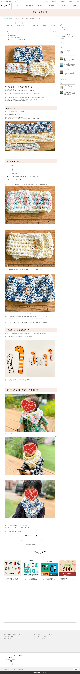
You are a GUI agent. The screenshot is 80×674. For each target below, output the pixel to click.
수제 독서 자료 (63, 27)
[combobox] (72, 1)
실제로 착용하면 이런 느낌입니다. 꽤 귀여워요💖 (18, 39)
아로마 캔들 (14, 634)
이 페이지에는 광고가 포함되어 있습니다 (59, 1)
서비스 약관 (12, 669)
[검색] (78, 1)
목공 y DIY (12, 638)
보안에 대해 (20, 669)
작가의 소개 (63, 29)
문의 (71, 657)
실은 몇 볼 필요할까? (12, 35)
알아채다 (43, 1)
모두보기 (5, 634)
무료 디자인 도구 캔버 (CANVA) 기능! (67, 36)
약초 (12, 636)
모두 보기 (51, 634)
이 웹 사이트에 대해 (24, 657)
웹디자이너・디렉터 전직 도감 (66, 34)
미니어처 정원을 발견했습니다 (66, 32)
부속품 (9, 634)
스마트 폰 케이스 (7, 636)
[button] (76, 669)
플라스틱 (5, 638)
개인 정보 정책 (7, 669)
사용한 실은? (10, 33)
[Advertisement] (40, 603)
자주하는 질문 (48, 1)
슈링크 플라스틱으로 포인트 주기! (15, 37)
